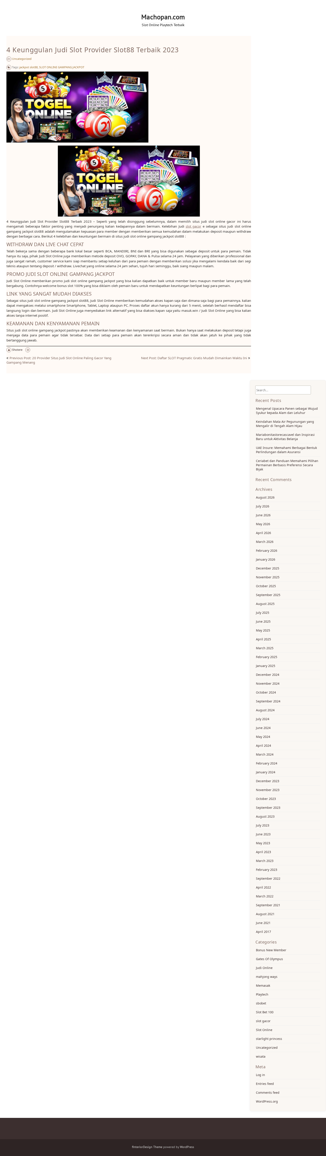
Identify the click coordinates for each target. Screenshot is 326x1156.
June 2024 (263, 728)
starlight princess (269, 1039)
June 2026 (263, 515)
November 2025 (267, 577)
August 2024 (265, 710)
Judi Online (264, 968)
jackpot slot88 (28, 67)
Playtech (262, 994)
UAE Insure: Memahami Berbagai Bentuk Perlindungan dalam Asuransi (286, 450)
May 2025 (263, 630)
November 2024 (267, 683)
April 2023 (263, 852)
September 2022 (268, 878)
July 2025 (262, 612)
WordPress (187, 1147)
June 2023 (263, 834)
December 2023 (267, 781)
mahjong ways (266, 977)
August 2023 (265, 816)
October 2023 (266, 799)
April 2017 (263, 932)
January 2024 (265, 772)
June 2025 (263, 621)
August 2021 (265, 914)
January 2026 (265, 559)
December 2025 (267, 568)
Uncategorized (21, 59)
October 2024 (266, 692)
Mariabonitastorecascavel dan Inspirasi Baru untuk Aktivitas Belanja (285, 437)
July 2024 (262, 719)
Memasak (263, 985)
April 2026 (263, 533)
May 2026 (263, 524)
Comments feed (267, 1092)
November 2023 (267, 790)
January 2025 (265, 666)
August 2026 (265, 497)
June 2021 (263, 923)
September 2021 (268, 905)
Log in (260, 1075)
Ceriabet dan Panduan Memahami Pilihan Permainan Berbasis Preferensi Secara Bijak (287, 465)
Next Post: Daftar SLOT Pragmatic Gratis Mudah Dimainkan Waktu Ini (194, 358)
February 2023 (266, 869)
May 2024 (263, 737)
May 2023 (263, 843)
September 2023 (268, 807)
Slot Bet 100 (264, 1012)
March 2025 (264, 648)
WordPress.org (267, 1101)
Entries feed (265, 1084)
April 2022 (263, 887)
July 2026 (262, 506)
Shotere (17, 350)
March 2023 (264, 861)
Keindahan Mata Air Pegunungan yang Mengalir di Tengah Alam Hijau (285, 423)
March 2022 (264, 896)
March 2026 (264, 542)
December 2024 (267, 675)
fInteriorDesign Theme (147, 1147)
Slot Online (264, 1030)
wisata (260, 1056)
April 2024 (263, 745)
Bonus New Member (271, 950)
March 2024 (264, 754)
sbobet (261, 1003)
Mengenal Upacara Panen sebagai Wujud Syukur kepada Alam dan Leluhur (287, 410)
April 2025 (263, 639)
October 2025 (266, 586)
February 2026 (266, 550)
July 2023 (262, 825)
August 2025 (265, 604)
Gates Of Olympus (269, 959)
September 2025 (268, 595)
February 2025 (266, 657)
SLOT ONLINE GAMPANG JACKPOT (61, 67)
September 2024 (268, 701)
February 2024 (266, 763)
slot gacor (193, 226)
